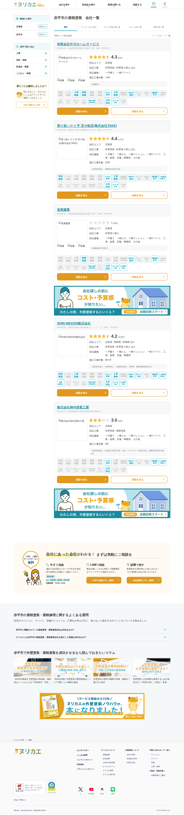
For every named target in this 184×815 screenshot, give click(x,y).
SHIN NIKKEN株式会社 (74, 323)
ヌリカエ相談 (108, 770)
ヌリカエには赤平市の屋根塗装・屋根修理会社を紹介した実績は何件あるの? (51, 637)
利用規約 (80, 764)
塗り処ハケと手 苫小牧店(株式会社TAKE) (87, 125)
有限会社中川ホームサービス (78, 44)
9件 (120, 57)
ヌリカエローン (109, 766)
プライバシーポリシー (85, 769)
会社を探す (131, 754)
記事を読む (131, 762)
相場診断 (106, 754)
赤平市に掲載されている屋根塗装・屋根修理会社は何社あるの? (45, 629)
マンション (155, 754)
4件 (120, 420)
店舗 (153, 762)
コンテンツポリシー (85, 759)
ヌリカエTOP (19, 740)
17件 (121, 139)
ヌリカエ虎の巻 (109, 774)
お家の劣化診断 (109, 762)
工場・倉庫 (155, 766)
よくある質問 (82, 755)
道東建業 (63, 209)
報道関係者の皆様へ (39, 810)
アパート (154, 758)
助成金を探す (132, 758)
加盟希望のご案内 (158, 775)
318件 (121, 336)
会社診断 (106, 758)
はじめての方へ (83, 750)
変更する (42, 26)
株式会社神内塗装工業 (73, 407)
